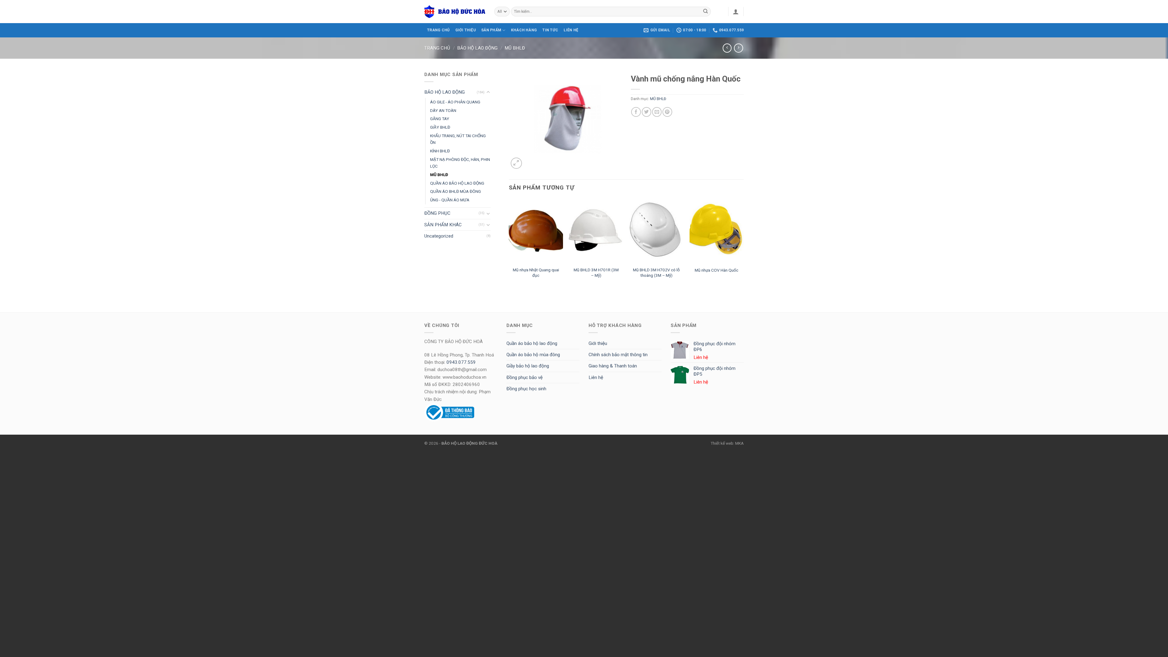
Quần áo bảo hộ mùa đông (533, 354)
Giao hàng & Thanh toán (613, 366)
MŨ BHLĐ (515, 48)
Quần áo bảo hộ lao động (531, 343)
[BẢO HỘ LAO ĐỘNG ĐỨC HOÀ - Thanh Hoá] (454, 11)
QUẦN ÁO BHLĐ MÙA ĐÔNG (455, 191)
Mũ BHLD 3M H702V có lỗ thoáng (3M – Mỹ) (656, 272)
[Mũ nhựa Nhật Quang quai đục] (536, 231)
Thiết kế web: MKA (727, 443)
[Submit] (706, 11)
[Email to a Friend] (657, 111)
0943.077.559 (461, 362)
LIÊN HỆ (571, 30)
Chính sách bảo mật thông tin (618, 354)
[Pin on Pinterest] (667, 111)
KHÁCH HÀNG (524, 30)
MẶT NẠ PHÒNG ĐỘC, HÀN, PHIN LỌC (460, 163)
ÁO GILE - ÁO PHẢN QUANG (455, 101)
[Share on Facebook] (636, 111)
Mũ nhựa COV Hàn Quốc (716, 270)
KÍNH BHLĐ (440, 150)
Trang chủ (437, 48)
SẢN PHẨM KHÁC (443, 225)
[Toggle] (488, 92)
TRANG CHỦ (438, 30)
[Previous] (509, 244)
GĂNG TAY (439, 118)
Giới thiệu (598, 343)
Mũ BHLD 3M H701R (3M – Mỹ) (596, 272)
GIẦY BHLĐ (440, 127)
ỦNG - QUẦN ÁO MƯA (449, 199)
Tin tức (550, 30)
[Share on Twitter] (646, 111)
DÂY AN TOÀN (443, 110)
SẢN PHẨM (491, 30)
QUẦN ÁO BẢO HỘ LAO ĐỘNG (457, 183)
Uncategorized (438, 236)
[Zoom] (516, 163)
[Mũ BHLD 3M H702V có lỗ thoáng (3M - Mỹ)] (656, 231)
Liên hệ (596, 377)
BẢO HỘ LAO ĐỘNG (477, 48)
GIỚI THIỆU (465, 30)
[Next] (743, 244)
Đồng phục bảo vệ (524, 377)
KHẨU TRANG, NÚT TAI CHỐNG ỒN (458, 139)
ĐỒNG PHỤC (437, 213)
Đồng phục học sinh (526, 388)
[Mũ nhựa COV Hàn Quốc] (717, 231)
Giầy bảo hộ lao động (527, 366)
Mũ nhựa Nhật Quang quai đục (536, 272)
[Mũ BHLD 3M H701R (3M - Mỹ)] (596, 231)
